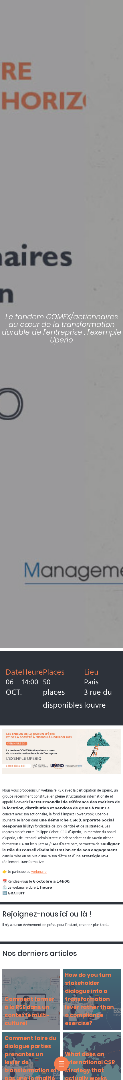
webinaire (39, 871)
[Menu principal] (61, 1063)
